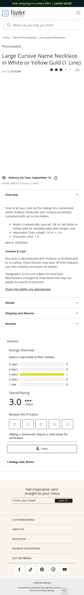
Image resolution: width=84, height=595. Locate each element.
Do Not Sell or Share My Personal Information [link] (47, 587)
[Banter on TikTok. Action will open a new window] (30, 570)
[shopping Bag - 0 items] (79, 14)
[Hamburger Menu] (5, 13)
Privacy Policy (23, 587)
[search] (8, 25)
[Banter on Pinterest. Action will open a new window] (42, 570)
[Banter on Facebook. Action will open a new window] (19, 570)
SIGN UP (63, 500)
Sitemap (51, 590)
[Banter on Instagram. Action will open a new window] (53, 570)
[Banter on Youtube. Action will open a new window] (64, 570)
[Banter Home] (18, 13)
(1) (77, 70)
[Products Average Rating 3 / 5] (61, 70)
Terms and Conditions (38, 590)
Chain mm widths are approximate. (28, 289)
